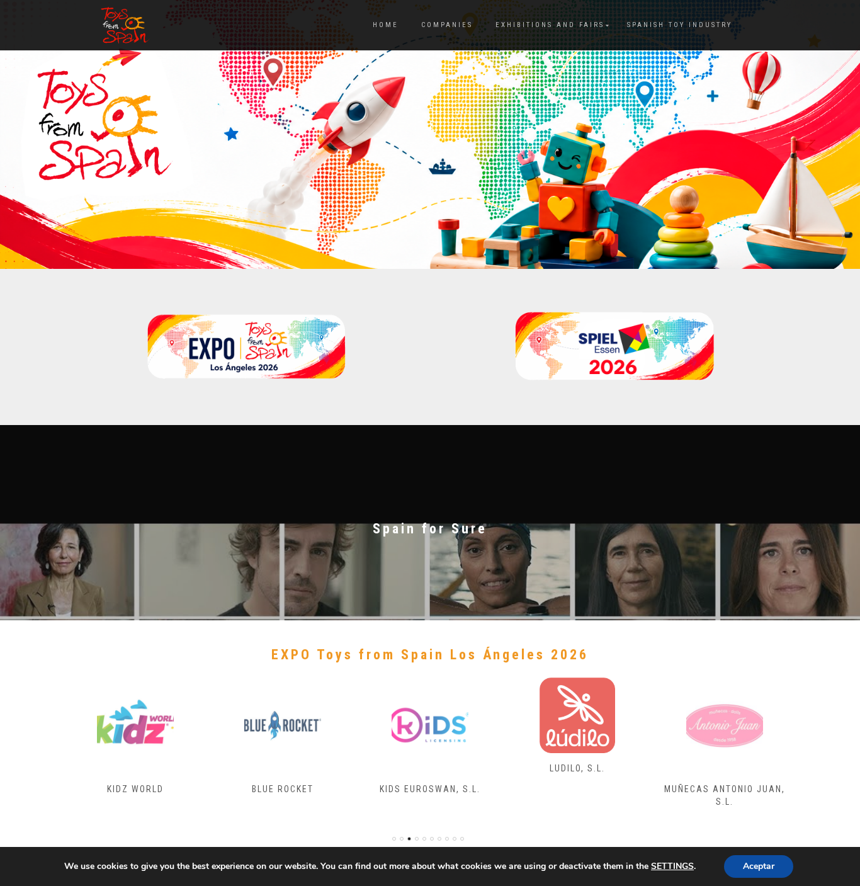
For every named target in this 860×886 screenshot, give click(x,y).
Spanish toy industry (679, 25)
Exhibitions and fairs (549, 25)
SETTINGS (672, 866)
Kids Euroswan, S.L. (430, 789)
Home (386, 25)
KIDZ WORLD (135, 789)
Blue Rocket (283, 789)
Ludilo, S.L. (577, 768)
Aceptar (758, 866)
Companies (447, 25)
